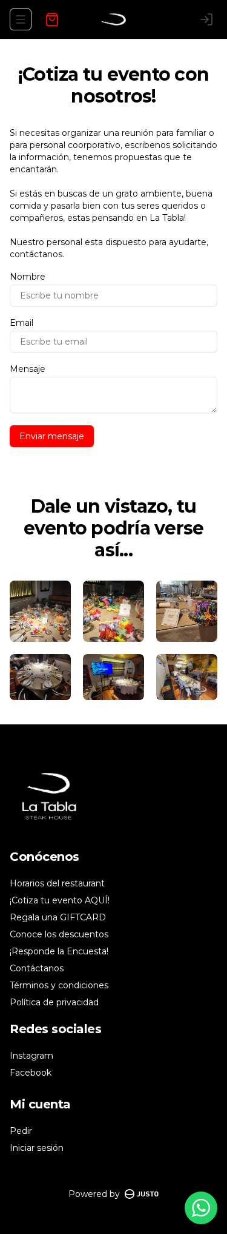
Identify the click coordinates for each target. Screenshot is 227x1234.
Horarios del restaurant (57, 883)
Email (21, 323)
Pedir (21, 1130)
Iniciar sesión (37, 1147)
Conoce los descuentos (59, 934)
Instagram (31, 1055)
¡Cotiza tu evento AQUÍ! (60, 900)
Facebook (30, 1072)
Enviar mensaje (51, 436)
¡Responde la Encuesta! (59, 951)
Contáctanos (37, 968)
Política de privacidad (54, 1002)
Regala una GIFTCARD (58, 917)
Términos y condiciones (59, 985)
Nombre (27, 276)
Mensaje (27, 369)
